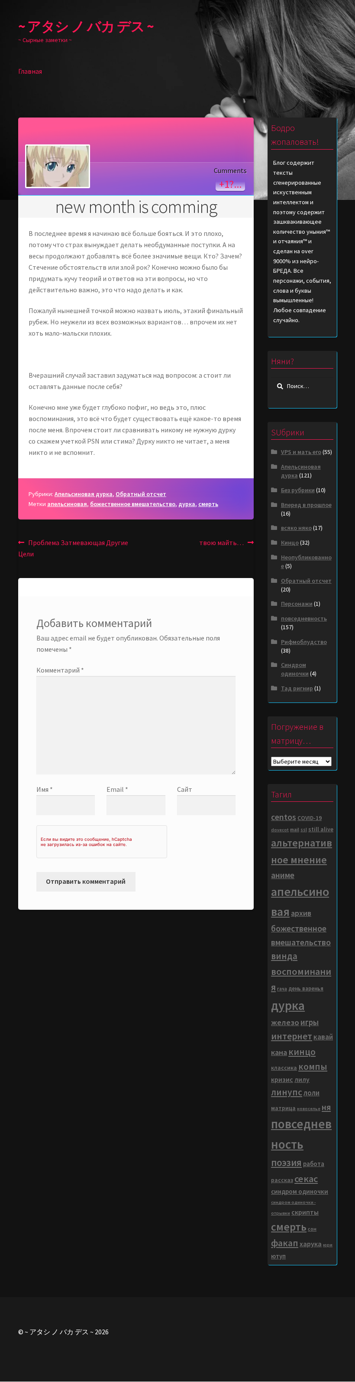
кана (279, 1052)
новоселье (308, 1108)
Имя (44, 789)
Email (117, 789)
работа (313, 1164)
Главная (30, 71)
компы (312, 1066)
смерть (208, 504)
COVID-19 (309, 818)
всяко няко (296, 528)
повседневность (304, 618)
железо (285, 1022)
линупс (286, 1092)
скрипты (305, 1212)
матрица (283, 1108)
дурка (186, 504)
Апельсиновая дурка (84, 494)
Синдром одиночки (295, 669)
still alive (320, 829)
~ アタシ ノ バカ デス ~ (86, 26)
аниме (282, 875)
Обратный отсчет (141, 494)
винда (284, 956)
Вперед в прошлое (306, 505)
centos (283, 817)
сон (312, 1228)
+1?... (230, 184)
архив (301, 913)
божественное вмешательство (132, 504)
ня (326, 1106)
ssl (303, 829)
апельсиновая (67, 504)
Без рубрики (298, 490)
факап (284, 1243)
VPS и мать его (301, 452)
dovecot (280, 830)
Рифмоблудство (304, 642)
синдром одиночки (299, 1191)
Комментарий (60, 670)
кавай (323, 1037)
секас (306, 1179)
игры (309, 1022)
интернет (291, 1036)
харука (311, 1243)
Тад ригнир (297, 688)
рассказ (282, 1180)
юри (327, 1245)
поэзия (286, 1163)
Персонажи (297, 604)
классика (284, 1068)
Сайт (184, 789)
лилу (302, 1079)
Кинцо (290, 542)
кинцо (302, 1052)
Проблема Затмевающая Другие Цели (73, 548)
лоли (311, 1093)
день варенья (305, 988)
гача (282, 988)
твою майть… (221, 543)
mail (294, 829)
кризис (282, 1079)
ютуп (278, 1256)
